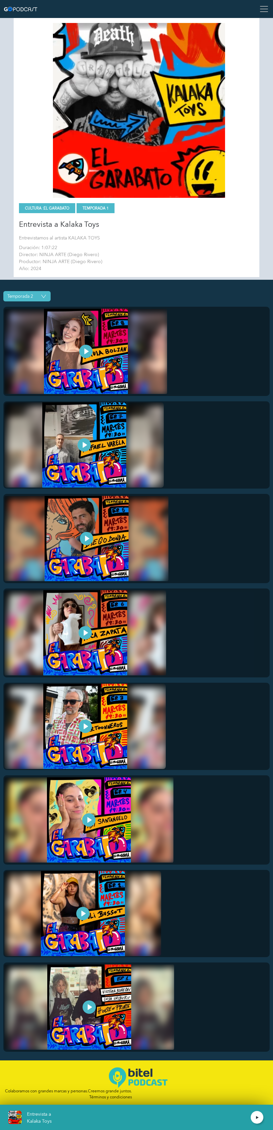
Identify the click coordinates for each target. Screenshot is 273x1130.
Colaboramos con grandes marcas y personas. (68, 1091)
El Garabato (56, 208)
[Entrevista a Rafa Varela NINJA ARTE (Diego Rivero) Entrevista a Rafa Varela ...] (84, 445)
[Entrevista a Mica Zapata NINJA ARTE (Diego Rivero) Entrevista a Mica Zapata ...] (85, 633)
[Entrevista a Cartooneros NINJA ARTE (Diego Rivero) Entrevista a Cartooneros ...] (85, 726)
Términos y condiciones (110, 1097)
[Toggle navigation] (262, 9)
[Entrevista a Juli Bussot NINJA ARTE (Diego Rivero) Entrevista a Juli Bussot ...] (82, 913)
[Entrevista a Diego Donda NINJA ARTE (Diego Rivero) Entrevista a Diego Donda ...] (86, 538)
